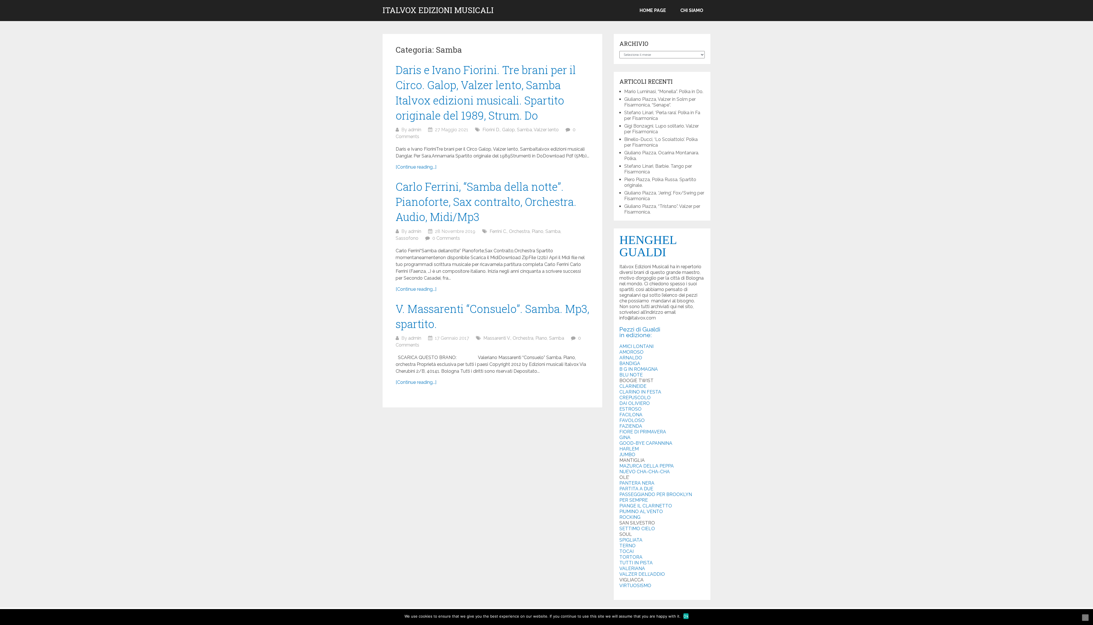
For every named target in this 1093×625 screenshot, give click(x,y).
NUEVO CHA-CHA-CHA (644, 471)
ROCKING (629, 517)
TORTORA (630, 557)
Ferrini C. (498, 231)
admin (414, 129)
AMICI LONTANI (636, 346)
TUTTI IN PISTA (636, 562)
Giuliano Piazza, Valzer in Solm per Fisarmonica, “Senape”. (660, 102)
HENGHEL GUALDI (647, 246)
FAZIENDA (630, 426)
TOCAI (626, 551)
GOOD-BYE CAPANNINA (645, 443)
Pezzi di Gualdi (639, 329)
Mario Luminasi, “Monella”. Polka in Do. (663, 91)
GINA (624, 437)
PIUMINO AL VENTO (641, 511)
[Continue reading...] (416, 167)
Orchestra (519, 231)
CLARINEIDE (632, 386)
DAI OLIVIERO (634, 403)
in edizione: (635, 335)
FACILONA (630, 414)
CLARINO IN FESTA (640, 392)
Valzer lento (546, 129)
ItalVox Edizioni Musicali (438, 10)
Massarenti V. (497, 338)
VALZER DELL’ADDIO (642, 574)
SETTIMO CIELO (637, 528)
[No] (1085, 617)
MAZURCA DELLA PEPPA (646, 466)
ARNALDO (630, 357)
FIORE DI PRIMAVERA (642, 432)
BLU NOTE (631, 375)
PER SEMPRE (633, 500)
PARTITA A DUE (636, 488)
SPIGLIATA (630, 540)
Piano (537, 231)
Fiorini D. (491, 129)
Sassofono (407, 238)
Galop (508, 129)
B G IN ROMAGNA (638, 369)
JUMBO (627, 454)
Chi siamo (691, 10)
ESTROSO (630, 409)
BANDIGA (629, 363)
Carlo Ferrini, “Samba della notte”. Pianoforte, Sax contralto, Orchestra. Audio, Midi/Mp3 (486, 201)
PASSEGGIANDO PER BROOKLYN (655, 494)
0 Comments (446, 238)
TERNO (627, 545)
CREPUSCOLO (635, 397)
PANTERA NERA (636, 483)
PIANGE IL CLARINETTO (645, 506)
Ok (686, 616)
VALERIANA (632, 568)
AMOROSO (631, 352)
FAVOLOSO (632, 420)
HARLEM (629, 449)
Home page (653, 10)
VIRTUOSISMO (635, 585)
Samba (524, 129)
